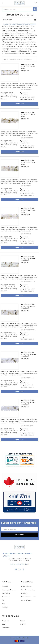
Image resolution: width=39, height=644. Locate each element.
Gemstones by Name (28, 590)
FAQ (3, 600)
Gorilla (22, 621)
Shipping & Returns (9, 590)
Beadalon (5, 621)
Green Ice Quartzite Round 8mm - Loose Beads (28, 114)
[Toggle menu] (3, 3)
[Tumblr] (23, 569)
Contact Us (6, 597)
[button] (35, 20)
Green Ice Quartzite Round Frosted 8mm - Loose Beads (28, 306)
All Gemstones (26, 586)
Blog (3, 604)
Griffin (4, 624)
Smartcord (5, 628)
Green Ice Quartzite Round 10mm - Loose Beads (28, 162)
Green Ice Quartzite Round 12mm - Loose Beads (28, 210)
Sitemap (5, 607)
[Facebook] (15, 569)
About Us (5, 586)
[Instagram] (19, 569)
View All (22, 624)
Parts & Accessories (28, 597)
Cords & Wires (26, 600)
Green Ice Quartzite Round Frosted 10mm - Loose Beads (29, 354)
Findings (24, 593)
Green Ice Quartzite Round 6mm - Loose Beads (28, 66)
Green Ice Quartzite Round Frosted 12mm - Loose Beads (28, 402)
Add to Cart (19, 104)
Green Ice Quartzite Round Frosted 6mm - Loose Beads (28, 258)
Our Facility (6, 593)
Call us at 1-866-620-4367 (19, 564)
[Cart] (36, 3)
